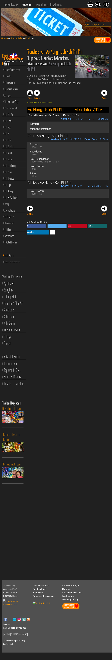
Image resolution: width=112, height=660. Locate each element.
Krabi (28, 38)
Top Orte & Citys (12, 370)
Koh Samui (9, 323)
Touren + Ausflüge (12, 102)
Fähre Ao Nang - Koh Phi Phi (48, 136)
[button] (36, 226)
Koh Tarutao (9, 178)
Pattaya (7, 336)
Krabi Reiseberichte (12, 262)
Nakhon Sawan (12, 330)
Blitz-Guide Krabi (11, 242)
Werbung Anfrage (70, 599)
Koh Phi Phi (9, 115)
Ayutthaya (9, 283)
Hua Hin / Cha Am (13, 303)
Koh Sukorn (9, 159)
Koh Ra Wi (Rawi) (11, 198)
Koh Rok (8, 127)
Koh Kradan (9, 146)
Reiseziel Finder (12, 356)
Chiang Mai (10, 296)
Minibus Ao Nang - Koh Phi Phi (49, 182)
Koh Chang (9, 316)
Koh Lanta (8, 121)
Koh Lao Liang (10, 166)
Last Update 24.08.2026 (14, 628)
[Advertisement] (14, 535)
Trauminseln (10, 363)
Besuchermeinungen (72, 592)
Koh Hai (7, 134)
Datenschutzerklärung (43, 596)
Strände (8, 76)
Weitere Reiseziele (12, 276)
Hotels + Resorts (11, 108)
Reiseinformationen (12, 70)
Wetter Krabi (9, 236)
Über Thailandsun (41, 585)
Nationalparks (10, 223)
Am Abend (8, 95)
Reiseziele (27, 4)
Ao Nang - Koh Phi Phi (46, 109)
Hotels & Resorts (12, 376)
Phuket (7, 343)
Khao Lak (9, 310)
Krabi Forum (9, 256)
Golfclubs (8, 230)
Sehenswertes (10, 83)
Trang (7, 204)
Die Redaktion (39, 589)
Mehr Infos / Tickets (90, 109)
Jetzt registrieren (95, 24)
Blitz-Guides (56, 4)
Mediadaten (68, 596)
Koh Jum (8, 140)
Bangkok (8, 290)
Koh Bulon (8, 172)
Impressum (38, 592)
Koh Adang (9, 191)
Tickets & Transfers (14, 383)
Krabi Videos (9, 217)
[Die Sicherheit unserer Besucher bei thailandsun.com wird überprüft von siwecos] (42, 603)
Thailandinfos (41, 4)
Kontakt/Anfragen (70, 585)
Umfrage (66, 589)
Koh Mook (8, 153)
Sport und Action (11, 89)
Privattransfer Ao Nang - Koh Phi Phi (53, 115)
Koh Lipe (8, 185)
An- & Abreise (10, 210)
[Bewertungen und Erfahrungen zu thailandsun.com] (17, 604)
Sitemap (7, 624)
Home (4, 38)
